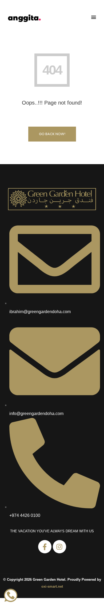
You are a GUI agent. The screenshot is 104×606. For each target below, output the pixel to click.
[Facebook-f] (44, 546)
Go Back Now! (52, 133)
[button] (93, 17)
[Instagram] (59, 546)
